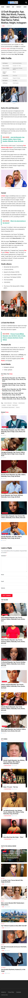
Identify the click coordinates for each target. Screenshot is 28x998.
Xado (3, 25)
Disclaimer (18, 992)
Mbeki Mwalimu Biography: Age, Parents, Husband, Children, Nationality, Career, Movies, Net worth (13, 641)
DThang (15, 403)
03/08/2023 (8, 906)
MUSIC (8, 7)
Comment (4, 555)
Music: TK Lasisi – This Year (10, 787)
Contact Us (3, 992)
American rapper (5, 48)
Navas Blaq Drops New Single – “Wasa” (13, 837)
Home (2, 7)
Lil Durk (3, 196)
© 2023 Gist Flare (4, 994)
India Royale (21, 403)
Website (3, 588)
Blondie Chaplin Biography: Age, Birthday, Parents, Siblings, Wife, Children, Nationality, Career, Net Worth (14, 762)
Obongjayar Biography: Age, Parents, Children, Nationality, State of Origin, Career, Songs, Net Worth (14, 385)
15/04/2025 (15, 765)
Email (2, 581)
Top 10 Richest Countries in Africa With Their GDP (14, 925)
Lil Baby (7, 252)
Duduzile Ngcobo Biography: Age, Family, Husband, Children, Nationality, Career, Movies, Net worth (13, 708)
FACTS (4, 851)
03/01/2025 (15, 815)
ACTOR (2, 878)
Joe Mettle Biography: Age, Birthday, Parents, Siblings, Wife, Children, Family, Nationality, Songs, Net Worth (13, 812)
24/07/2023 (8, 973)
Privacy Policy (11, 992)
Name (2, 574)
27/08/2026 (4, 435)
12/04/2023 (9, 25)
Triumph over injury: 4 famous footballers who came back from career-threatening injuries (12, 855)
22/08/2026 (4, 645)
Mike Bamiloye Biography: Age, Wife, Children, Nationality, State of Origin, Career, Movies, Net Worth (14, 379)
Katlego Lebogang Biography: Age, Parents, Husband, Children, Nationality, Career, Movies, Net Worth (13, 686)
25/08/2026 (4, 519)
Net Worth (15, 405)
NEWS (25, 7)
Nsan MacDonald (7, 765)
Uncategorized (6, 636)
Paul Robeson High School (8, 407)
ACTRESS (4, 659)
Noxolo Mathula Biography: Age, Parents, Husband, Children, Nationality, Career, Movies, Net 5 (13, 619)
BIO (13, 7)
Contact (18, 7)
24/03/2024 (9, 859)
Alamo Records (7, 403)
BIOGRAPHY (5, 426)
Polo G (17, 407)
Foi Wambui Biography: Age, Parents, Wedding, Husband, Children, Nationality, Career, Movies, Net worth (13, 663)
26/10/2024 (15, 839)
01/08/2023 (8, 950)
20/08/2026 (4, 712)
